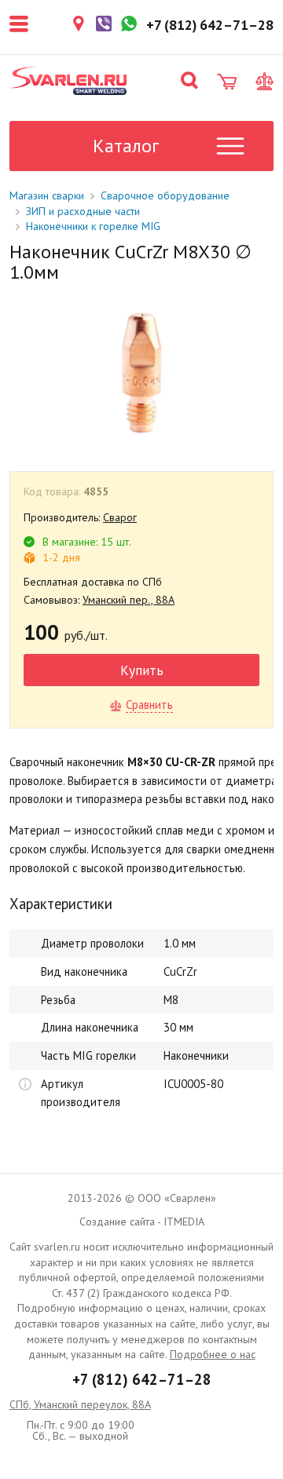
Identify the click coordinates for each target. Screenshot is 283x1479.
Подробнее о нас (212, 1354)
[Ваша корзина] (227, 81)
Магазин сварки (46, 195)
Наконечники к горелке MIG (93, 226)
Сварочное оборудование (165, 195)
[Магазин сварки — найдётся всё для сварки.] (68, 81)
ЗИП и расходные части (83, 211)
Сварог (120, 517)
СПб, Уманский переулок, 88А (80, 1404)
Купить (142, 670)
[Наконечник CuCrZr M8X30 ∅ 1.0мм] (140, 373)
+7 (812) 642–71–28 (141, 1379)
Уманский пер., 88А (129, 600)
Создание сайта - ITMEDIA (141, 1221)
